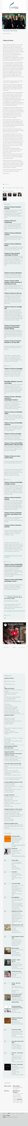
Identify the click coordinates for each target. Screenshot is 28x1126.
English (8, 1115)
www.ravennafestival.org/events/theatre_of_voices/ (14, 610)
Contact (17, 1113)
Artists (9, 1113)
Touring (13, 1113)
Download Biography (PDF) (10, 187)
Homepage (21, 187)
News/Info (4, 1113)
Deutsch (4, 1115)
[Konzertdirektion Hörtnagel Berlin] (14, 6)
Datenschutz (22, 1113)
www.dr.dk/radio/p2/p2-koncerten (11, 600)
